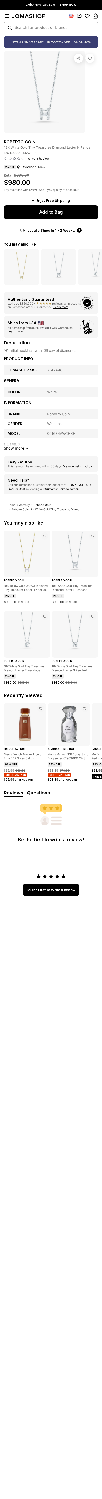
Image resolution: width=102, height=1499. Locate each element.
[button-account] (79, 16)
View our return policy (77, 466)
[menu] (6, 16)
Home (11, 505)
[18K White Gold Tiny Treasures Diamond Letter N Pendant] (92, 616)
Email (11, 489)
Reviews (13, 793)
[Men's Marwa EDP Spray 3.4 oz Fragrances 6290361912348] (84, 708)
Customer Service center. (62, 489)
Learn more (60, 307)
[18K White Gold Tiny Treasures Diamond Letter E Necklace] (44, 616)
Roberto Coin (42, 505)
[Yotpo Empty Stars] (14, 159)
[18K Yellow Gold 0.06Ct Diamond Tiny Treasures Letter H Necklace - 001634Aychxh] (44, 536)
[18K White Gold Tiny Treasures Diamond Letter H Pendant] (89, 58)
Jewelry (24, 505)
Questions (38, 793)
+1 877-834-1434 (79, 485)
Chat (22, 489)
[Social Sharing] (78, 58)
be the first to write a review (51, 890)
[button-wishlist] (87, 16)
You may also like (20, 244)
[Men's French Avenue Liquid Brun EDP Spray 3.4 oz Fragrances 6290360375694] (40, 708)
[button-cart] (95, 16)
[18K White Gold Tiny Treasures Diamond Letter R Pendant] (92, 536)
